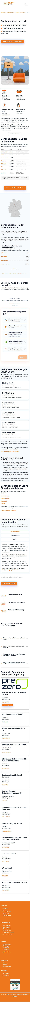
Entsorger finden (7, 944)
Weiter (21, 357)
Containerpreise (7, 952)
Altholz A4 (3, 154)
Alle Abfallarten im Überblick (8, 510)
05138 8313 (5, 784)
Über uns (5, 963)
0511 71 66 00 (5, 861)
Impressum (6, 973)
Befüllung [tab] (15, 539)
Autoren (5, 964)
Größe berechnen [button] (15, 134)
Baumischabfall (4, 157)
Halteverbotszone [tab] (15, 535)
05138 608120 (5, 768)
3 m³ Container (6, 925)
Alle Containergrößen (8, 932)
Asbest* (3, 503)
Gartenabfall (6, 913)
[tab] (15, 638)
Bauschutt (3, 160)
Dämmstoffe (4, 501)
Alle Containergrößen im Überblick (10, 451)
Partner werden (7, 966)
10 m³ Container (7, 930)
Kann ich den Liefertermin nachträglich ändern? (13, 647)
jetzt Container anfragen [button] (9, 583)
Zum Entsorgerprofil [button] (7, 705)
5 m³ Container (6, 927)
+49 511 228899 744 (7, 831)
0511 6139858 (5, 890)
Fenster (3, 498)
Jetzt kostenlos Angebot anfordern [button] (15, 187)
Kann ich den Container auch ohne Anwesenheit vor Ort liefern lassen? (14, 663)
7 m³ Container (6, 928)
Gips (2, 166)
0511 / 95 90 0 (5, 702)
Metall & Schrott (5, 496)
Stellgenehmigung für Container (10, 570)
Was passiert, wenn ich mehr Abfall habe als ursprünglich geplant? (14, 655)
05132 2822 (5, 722)
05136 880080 (5, 847)
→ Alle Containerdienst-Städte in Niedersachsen (13, 274)
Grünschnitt (3, 169)
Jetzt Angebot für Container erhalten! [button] (12, 41)
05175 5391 (5, 875)
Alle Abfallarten (7, 915)
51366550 (4, 800)
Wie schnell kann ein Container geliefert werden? (13, 638)
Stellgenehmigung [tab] (15, 531)
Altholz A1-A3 (4, 151)
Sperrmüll (3, 173)
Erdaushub (3, 163)
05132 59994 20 (6, 738)
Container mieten (7, 934)
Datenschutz (6, 975)
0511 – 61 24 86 (6, 817)
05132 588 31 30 (6, 752)
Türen (7, 498)
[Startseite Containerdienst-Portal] (9, 4)
